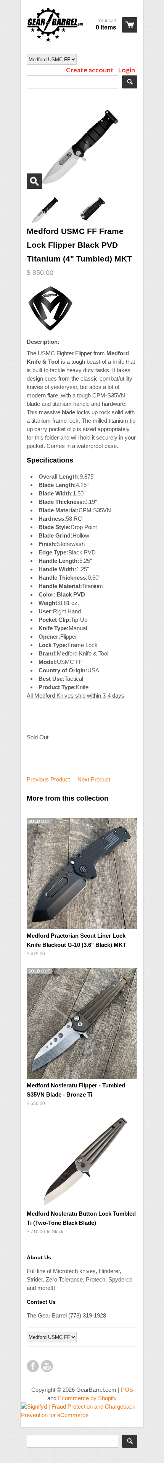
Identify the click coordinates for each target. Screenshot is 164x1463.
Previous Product (48, 779)
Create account (90, 70)
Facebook (33, 1366)
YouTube (47, 1366)
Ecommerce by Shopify (87, 1398)
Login (126, 70)
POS (127, 1389)
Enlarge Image (34, 181)
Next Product (93, 779)
